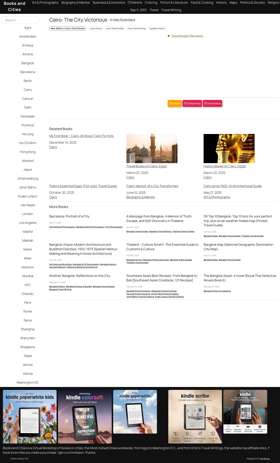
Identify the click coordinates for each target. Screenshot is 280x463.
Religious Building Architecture (82, 267)
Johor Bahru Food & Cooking (140, 296)
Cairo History (96, 28)
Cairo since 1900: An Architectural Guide (232, 186)
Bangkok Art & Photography (86, 264)
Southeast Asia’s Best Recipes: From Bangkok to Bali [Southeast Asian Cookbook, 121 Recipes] (161, 278)
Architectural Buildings (60, 264)
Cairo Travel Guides (115, 28)
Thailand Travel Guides (183, 231)
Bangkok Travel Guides (137, 231)
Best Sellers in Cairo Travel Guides (68, 28)
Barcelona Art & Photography (90, 226)
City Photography (114, 226)
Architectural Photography (62, 226)
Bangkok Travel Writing (160, 231)
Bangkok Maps (211, 235)
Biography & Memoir (140, 197)
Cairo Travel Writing (136, 28)
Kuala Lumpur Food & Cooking (169, 296)
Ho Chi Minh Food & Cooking (164, 293)
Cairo (53, 147)
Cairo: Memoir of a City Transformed (152, 186)
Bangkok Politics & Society (156, 259)
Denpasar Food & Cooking (164, 291)
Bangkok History (108, 264)
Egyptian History (156, 28)
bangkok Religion (57, 267)
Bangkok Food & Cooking (138, 291)
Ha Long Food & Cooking (138, 293)
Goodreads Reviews (187, 35)
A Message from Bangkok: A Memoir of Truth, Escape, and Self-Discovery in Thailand (159, 218)
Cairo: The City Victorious (78, 19)
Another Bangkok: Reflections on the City (79, 276)
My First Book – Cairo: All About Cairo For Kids (81, 136)
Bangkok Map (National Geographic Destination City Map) (238, 246)
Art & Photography (217, 197)
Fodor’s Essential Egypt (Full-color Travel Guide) (83, 186)
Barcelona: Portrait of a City (69, 216)
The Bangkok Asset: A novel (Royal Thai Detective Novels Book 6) (240, 278)
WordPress (265, 458)
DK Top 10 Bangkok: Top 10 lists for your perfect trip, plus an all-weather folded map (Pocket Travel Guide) (238, 220)
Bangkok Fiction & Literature (217, 291)
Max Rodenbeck (124, 20)
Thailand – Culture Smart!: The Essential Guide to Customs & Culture (162, 246)
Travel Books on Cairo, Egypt (146, 166)
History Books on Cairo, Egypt (225, 166)
